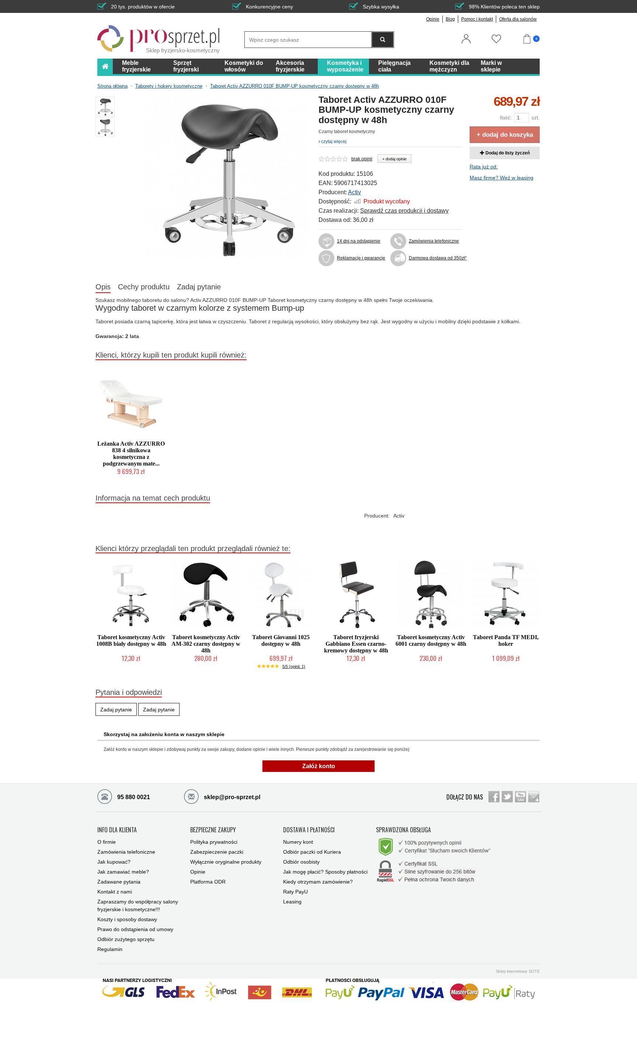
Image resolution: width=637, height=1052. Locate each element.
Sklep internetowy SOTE (518, 971)
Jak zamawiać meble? (123, 872)
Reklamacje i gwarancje (361, 258)
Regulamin (109, 949)
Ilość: (506, 118)
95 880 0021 (133, 797)
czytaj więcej (333, 141)
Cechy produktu (144, 287)
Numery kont (298, 842)
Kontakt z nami (114, 892)
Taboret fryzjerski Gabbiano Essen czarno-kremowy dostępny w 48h (356, 644)
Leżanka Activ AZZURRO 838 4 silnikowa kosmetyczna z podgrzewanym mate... (131, 453)
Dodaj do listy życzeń (507, 153)
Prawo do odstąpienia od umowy (135, 929)
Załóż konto (318, 766)
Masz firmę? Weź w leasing (501, 178)
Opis (103, 287)
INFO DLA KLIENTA (117, 830)
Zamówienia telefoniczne (434, 241)
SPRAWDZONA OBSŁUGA (403, 830)
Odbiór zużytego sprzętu (125, 939)
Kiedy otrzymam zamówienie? (318, 882)
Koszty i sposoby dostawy (127, 919)
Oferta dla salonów (518, 19)
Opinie (432, 19)
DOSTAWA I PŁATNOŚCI (309, 830)
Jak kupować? (113, 862)
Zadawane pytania (118, 882)
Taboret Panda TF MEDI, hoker (506, 640)
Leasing (292, 902)
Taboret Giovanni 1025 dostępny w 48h (281, 640)
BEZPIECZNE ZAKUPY (213, 830)
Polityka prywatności (213, 842)
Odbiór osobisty (301, 862)
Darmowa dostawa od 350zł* (435, 258)
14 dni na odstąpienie (358, 241)
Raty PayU (295, 892)
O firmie (106, 842)
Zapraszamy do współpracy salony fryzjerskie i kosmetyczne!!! (137, 905)
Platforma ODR (208, 882)
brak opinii (361, 158)
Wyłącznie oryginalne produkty (225, 862)
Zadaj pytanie (199, 287)
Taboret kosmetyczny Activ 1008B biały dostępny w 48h (131, 640)
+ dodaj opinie (394, 159)
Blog (450, 19)
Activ (354, 192)
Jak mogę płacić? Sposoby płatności (325, 872)
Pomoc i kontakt (477, 19)
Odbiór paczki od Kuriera (312, 852)
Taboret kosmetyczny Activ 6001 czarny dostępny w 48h (431, 640)
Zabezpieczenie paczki (216, 852)
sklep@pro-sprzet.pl (231, 797)
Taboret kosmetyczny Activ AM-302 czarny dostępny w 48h (205, 644)
